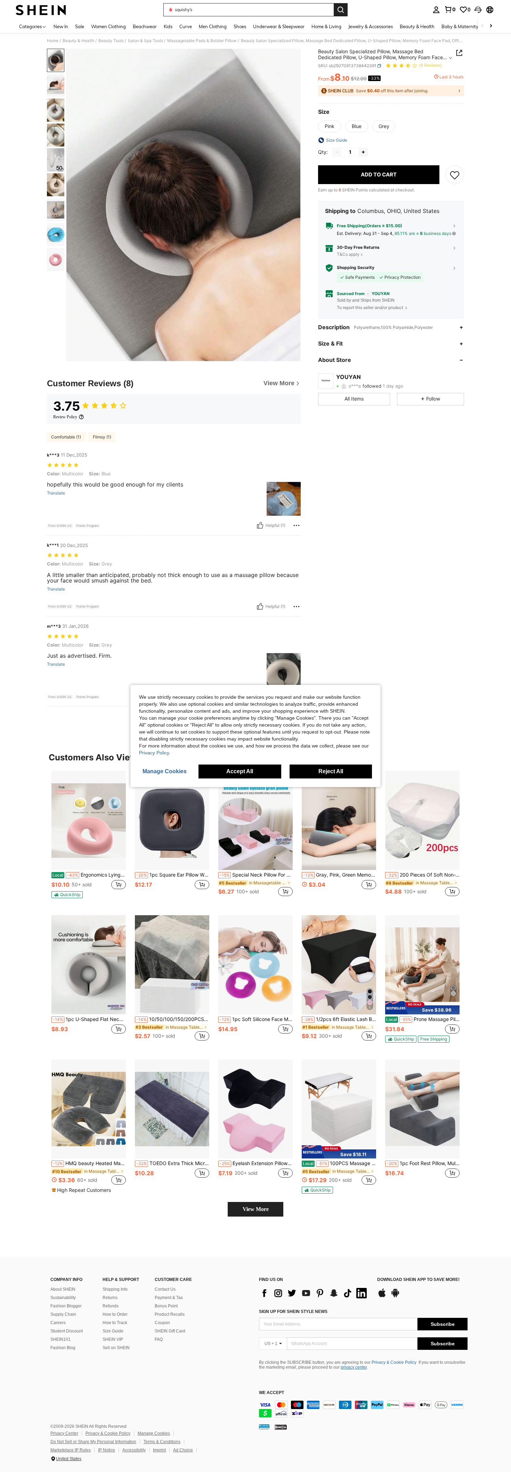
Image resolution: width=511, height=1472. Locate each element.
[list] (314, 1293)
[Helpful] (260, 525)
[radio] (329, 126)
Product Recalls (170, 1314)
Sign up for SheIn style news (293, 1311)
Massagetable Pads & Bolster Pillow (202, 40)
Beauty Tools (111, 40)
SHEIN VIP (113, 1339)
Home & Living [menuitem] (326, 26)
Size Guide (113, 1331)
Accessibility (134, 1450)
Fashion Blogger (66, 1306)
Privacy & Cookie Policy (394, 1362)
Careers (58, 1322)
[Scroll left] (482, 26)
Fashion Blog (62, 1347)
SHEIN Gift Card (170, 1331)
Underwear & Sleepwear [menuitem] (279, 26)
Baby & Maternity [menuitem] (459, 26)
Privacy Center (64, 1433)
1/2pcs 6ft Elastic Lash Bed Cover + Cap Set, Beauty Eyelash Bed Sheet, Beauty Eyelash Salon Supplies (339, 1019)
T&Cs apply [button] (348, 254)
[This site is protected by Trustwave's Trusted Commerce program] (264, 1426)
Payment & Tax (169, 1297)
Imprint (159, 1450)
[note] (67, 894)
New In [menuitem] (61, 26)
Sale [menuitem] (79, 26)
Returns (110, 1297)
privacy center (354, 1367)
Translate (56, 493)
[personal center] (436, 10)
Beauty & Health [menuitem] (417, 26)
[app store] (382, 1296)
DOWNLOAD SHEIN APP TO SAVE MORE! (418, 1279)
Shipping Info (115, 1289)
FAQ (159, 1339)
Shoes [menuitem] (240, 26)
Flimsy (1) (102, 437)
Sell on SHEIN (116, 1347)
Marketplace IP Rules (70, 1450)
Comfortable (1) (66, 437)
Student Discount (66, 1331)
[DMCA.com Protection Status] (281, 1426)
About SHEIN (62, 1289)
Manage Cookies (154, 1433)
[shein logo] (41, 9)
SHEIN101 (60, 1339)
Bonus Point (166, 1306)
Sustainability (63, 1297)
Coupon (162, 1322)
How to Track (115, 1322)
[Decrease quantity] (336, 152)
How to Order (115, 1314)
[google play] (395, 1296)
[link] (450, 9)
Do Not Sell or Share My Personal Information (93, 1441)
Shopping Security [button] (355, 268)
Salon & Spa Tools (145, 40)
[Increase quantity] (363, 152)
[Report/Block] (296, 525)
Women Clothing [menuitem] (108, 26)
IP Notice (106, 1450)
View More (256, 1209)
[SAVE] (454, 174)
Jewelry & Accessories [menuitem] (370, 26)
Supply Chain (63, 1314)
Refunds (111, 1306)
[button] (478, 10)
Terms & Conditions (162, 1441)
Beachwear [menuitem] (145, 26)
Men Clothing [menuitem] (213, 26)
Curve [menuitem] (185, 26)
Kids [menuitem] (168, 26)
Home (52, 40)
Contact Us (165, 1289)
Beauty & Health (78, 40)
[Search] (341, 9)
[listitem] (89, 837)
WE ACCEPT (271, 1393)
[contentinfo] (363, 1409)
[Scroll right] (490, 26)
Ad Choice (183, 1450)
